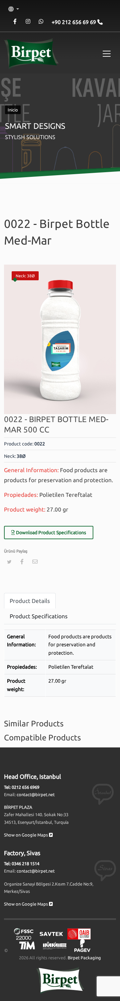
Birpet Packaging (84, 957)
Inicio (13, 109)
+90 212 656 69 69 (74, 22)
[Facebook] (15, 21)
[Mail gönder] (35, 562)
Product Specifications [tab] (39, 616)
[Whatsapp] (41, 21)
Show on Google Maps (26, 834)
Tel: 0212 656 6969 (21, 787)
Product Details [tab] (30, 601)
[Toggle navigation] (106, 53)
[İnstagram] (28, 21)
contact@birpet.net (36, 794)
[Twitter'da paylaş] (9, 562)
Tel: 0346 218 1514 (21, 863)
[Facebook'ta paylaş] (22, 562)
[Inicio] (31, 53)
